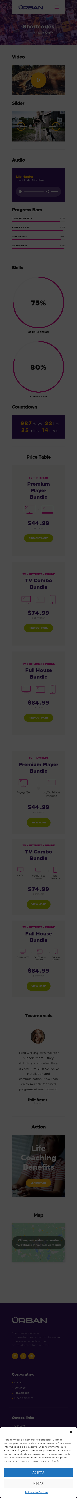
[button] (71, 1432)
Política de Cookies (36, 1492)
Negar (38, 1483)
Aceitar (38, 1472)
